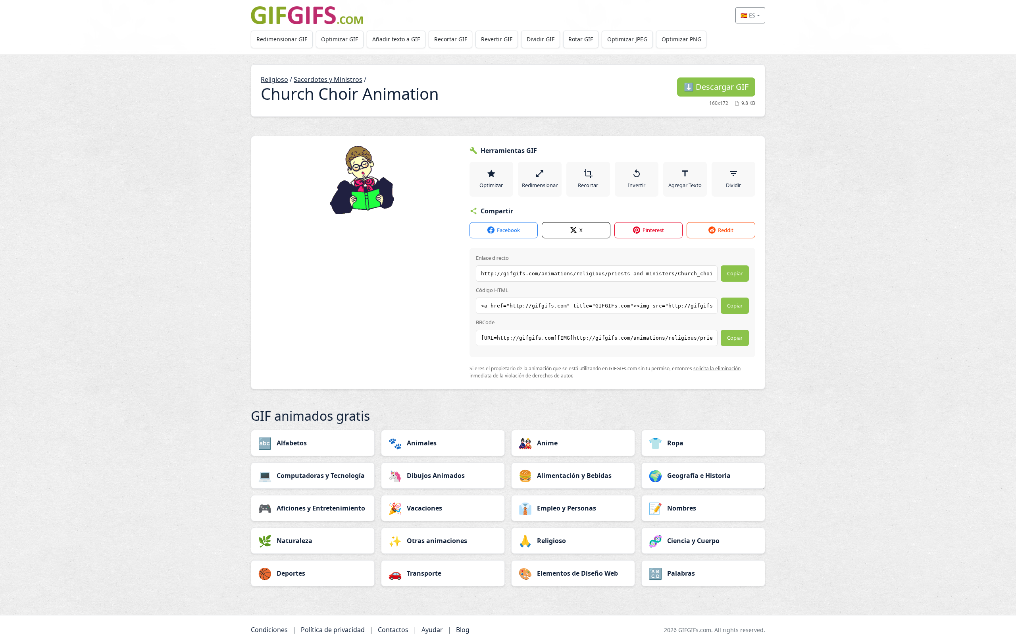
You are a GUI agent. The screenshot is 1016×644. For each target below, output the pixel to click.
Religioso (274, 79)
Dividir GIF (540, 39)
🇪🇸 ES (748, 15)
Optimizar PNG (681, 39)
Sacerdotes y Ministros (328, 79)
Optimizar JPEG (627, 39)
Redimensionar (540, 185)
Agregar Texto (685, 185)
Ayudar (432, 629)
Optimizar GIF (339, 39)
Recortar (588, 185)
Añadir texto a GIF (396, 39)
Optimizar (491, 185)
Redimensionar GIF (281, 39)
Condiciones (269, 629)
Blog (463, 629)
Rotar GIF (580, 39)
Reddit (725, 230)
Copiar (735, 273)
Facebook (508, 230)
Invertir (636, 185)
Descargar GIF (716, 86)
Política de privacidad (333, 629)
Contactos (393, 629)
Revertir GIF (496, 39)
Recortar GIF (450, 39)
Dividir (733, 185)
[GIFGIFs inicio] (307, 15)
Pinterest (653, 230)
